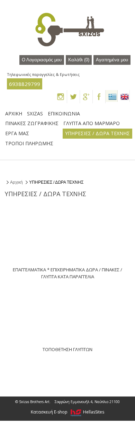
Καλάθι (78, 60)
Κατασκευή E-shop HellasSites (67, 412)
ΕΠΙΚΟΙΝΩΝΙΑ (64, 113)
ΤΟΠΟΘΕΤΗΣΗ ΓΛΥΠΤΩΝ (67, 349)
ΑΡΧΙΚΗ (13, 113)
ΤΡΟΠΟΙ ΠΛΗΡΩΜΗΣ (29, 143)
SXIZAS (35, 113)
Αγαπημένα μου (112, 60)
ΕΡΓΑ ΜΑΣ (17, 133)
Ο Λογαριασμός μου (42, 60)
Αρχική (16, 182)
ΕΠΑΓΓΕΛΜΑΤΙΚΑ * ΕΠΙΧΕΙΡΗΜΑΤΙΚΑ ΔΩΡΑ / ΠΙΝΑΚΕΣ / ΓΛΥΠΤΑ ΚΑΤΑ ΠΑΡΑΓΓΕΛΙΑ (67, 273)
